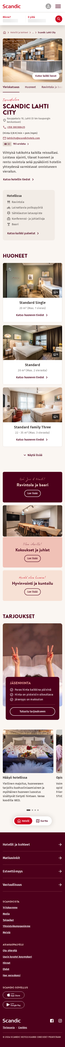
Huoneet (30, 87)
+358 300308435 (16, 127)
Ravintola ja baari (53, 87)
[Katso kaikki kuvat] (32, 60)
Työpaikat (8, 920)
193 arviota (19, 143)
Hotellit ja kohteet (19, 32)
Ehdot (6, 969)
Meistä (6, 932)
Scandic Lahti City (46, 32)
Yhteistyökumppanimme (16, 926)
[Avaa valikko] (58, 6)
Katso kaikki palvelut (21, 233)
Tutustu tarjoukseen (33, 711)
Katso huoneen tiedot (30, 315)
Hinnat (6, 962)
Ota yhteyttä (10, 950)
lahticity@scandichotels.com (23, 138)
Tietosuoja (9, 1027)
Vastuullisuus (12, 885)
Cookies (22, 1027)
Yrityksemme (10, 907)
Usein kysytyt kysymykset (17, 956)
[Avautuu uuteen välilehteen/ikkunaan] (13, 997)
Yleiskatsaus (11, 87)
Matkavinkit (11, 858)
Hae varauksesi (11, 975)
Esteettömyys (13, 871)
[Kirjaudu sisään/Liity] (48, 6)
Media (6, 913)
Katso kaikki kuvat (45, 75)
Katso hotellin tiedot (16, 179)
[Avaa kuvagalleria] (32, 280)
